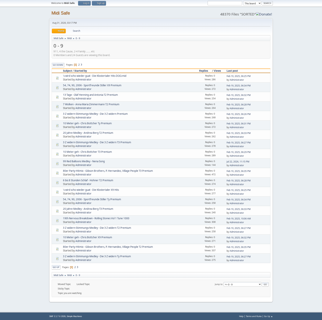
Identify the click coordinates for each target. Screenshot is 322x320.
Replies (203, 70)
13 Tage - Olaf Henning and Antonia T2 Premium (90, 94)
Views (217, 70)
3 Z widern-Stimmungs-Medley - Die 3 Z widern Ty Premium (97, 256)
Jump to (218, 284)
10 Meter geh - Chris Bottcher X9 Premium (87, 237)
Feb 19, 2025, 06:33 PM (239, 133)
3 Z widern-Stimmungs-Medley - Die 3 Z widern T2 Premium (97, 227)
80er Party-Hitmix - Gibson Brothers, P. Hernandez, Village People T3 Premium (108, 170)
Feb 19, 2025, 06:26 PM (239, 114)
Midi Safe (60, 12)
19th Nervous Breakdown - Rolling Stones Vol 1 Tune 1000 (96, 218)
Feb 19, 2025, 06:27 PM (239, 142)
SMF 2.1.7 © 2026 (57, 316)
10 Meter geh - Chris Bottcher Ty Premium (87, 123)
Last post (232, 70)
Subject (67, 70)
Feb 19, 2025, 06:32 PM (239, 95)
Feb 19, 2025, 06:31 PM (239, 123)
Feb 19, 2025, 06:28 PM (239, 104)
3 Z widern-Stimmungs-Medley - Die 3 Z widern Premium (95, 113)
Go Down (58, 65)
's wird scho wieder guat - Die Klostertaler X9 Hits (91, 189)
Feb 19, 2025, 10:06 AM (239, 218)
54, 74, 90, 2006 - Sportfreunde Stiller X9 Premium (92, 85)
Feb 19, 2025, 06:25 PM (239, 76)
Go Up (56, 267)
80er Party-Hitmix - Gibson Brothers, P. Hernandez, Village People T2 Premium (108, 246)
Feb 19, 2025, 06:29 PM (239, 152)
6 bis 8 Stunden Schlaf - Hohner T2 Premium (88, 180)
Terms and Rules (254, 316)
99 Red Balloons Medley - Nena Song (84, 161)
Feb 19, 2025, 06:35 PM (239, 171)
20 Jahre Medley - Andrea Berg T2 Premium (88, 132)
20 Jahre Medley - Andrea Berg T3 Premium (88, 208)
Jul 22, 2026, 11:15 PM (238, 161)
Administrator (83, 79)
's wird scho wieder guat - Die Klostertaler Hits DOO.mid (94, 75)
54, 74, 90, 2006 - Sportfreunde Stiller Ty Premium (92, 199)
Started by (80, 70)
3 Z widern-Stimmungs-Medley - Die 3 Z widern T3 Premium (97, 142)
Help (241, 316)
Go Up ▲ (268, 316)
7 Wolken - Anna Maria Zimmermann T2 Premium (91, 104)
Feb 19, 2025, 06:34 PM (239, 85)
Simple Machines (74, 316)
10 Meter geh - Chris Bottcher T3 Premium (87, 151)
